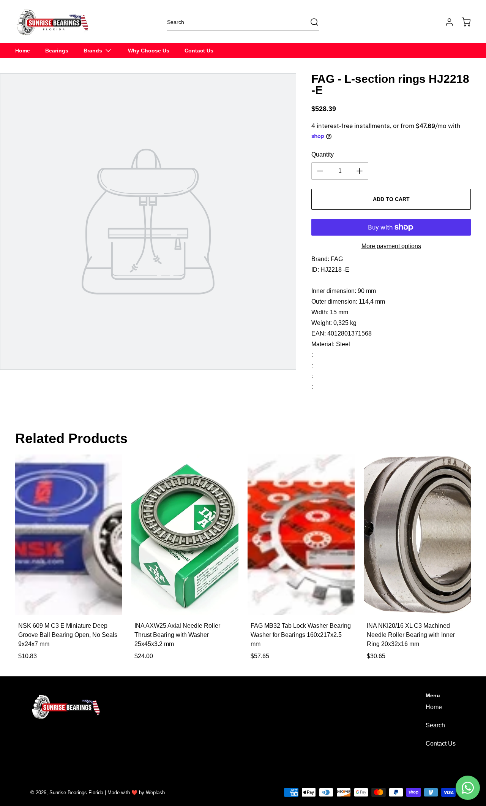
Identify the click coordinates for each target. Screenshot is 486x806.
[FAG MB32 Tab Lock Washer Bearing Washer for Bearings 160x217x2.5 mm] (301, 534)
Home (434, 707)
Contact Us (441, 743)
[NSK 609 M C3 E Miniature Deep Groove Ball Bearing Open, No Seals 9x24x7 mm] (68, 534)
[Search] (310, 22)
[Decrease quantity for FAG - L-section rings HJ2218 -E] (320, 171)
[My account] (445, 22)
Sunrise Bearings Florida (76, 792)
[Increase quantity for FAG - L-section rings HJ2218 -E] (359, 171)
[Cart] (462, 22)
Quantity (322, 154)
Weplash (155, 792)
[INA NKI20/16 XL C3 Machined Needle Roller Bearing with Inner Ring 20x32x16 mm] (417, 534)
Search (435, 725)
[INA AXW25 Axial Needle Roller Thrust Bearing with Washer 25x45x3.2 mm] (184, 534)
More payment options (391, 246)
